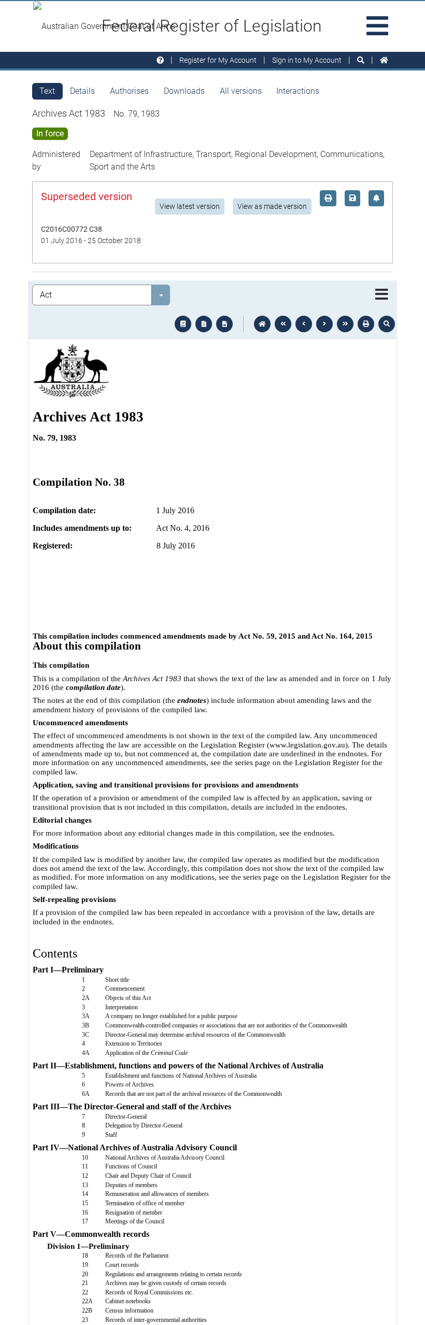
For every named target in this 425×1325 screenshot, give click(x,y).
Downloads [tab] (184, 91)
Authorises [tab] (129, 91)
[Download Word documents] (224, 324)
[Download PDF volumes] (203, 324)
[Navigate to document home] (262, 324)
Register (218, 60)
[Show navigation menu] (382, 295)
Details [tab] (82, 91)
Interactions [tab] (297, 91)
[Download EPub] (183, 324)
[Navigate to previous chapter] (283, 324)
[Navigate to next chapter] (345, 324)
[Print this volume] (366, 324)
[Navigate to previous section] (303, 324)
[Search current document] (386, 324)
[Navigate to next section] (324, 324)
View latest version (190, 206)
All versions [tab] (241, 91)
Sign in (307, 60)
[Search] (360, 60)
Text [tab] (47, 91)
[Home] (384, 60)
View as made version (272, 206)
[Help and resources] (160, 60)
